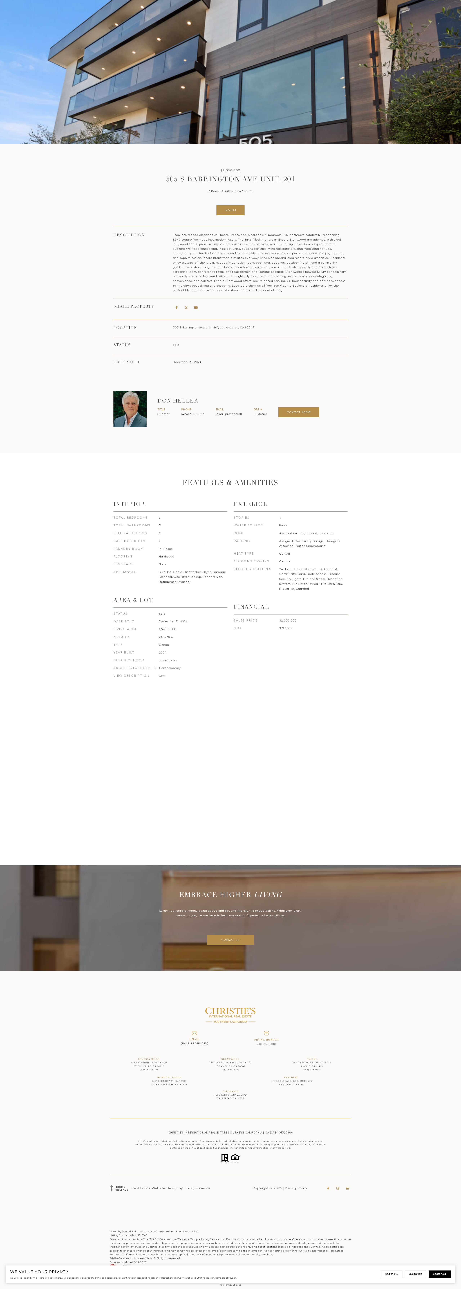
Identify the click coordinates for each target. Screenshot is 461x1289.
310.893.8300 (266, 1044)
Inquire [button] (230, 210)
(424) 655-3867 (192, 414)
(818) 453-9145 (312, 1069)
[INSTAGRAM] (337, 1188)
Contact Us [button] (230, 939)
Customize (415, 1274)
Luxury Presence (197, 1188)
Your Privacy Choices (230, 1285)
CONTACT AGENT (299, 412)
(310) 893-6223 (231, 1069)
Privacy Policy (296, 1188)
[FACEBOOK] (328, 1188)
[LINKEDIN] (347, 1188)
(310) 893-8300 (149, 1069)
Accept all (439, 1274)
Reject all (391, 1274)
